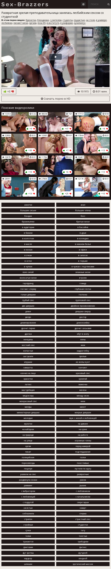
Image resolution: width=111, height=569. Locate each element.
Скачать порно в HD (56, 98)
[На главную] (24, 4)
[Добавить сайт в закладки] (83, 4)
